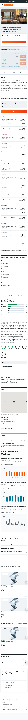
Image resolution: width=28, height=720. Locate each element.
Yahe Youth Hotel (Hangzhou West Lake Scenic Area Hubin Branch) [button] (13, 613)
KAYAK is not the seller (7, 704)
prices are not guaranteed (6, 700)
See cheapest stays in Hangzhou (22, 595)
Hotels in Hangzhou (7, 687)
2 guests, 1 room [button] (6, 38)
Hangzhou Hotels (12, 717)
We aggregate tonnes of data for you (10, 707)
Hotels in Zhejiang (4, 717)
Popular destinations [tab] (18, 677)
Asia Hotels (15, 715)
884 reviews (18, 29)
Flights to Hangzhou (8, 685)
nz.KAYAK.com (4, 715)
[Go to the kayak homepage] (8, 5)
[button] (26, 1)
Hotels (10, 715)
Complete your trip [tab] (7, 677)
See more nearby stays (22, 569)
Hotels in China (21, 715)
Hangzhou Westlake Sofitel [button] (7, 586)
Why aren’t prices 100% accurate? (9, 709)
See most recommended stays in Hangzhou (22, 624)
